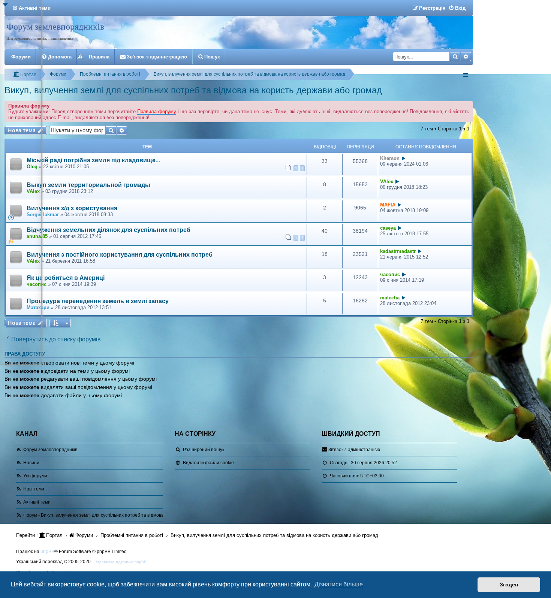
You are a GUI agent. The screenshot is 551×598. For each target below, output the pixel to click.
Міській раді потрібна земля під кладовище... (93, 160)
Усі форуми (35, 475)
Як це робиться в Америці (66, 278)
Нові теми (33, 489)
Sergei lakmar (43, 214)
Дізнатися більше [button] (338, 584)
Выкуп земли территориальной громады (88, 185)
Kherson (390, 158)
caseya (388, 228)
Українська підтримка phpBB (121, 562)
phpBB (47, 551)
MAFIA (387, 205)
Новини (31, 462)
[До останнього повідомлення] (404, 158)
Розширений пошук (203, 449)
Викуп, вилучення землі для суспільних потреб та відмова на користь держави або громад (193, 90)
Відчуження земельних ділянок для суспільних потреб (108, 230)
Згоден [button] (509, 585)
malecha (390, 297)
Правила (99, 57)
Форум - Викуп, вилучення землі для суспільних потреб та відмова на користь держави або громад (127, 515)
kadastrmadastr (398, 251)
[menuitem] (457, 8)
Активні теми (37, 502)
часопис (390, 274)
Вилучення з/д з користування (72, 208)
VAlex (386, 181)
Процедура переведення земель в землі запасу (98, 301)
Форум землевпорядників (55, 26)
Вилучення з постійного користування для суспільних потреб (120, 254)
